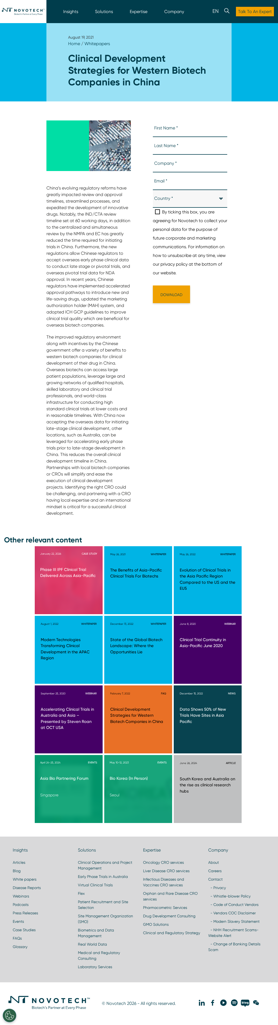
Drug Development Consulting (169, 916)
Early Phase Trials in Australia (103, 876)
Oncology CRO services (163, 862)
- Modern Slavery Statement (234, 921)
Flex (81, 893)
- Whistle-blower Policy (229, 896)
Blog (17, 871)
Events (18, 921)
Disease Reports (27, 888)
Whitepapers (97, 43)
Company (174, 11)
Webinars (21, 896)
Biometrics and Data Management (96, 933)
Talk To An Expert (255, 11)
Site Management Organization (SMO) (105, 919)
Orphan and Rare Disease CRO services (170, 896)
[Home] (23, 11)
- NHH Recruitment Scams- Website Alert (233, 933)
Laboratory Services (95, 967)
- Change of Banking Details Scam (234, 947)
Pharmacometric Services (165, 907)
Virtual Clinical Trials (95, 885)
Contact (215, 879)
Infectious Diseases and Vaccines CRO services (163, 882)
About (213, 862)
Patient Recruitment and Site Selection (103, 905)
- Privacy (217, 888)
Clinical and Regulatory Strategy (171, 933)
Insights (70, 11)
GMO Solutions (156, 924)
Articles (19, 862)
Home (74, 43)
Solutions (104, 11)
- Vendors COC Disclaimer (232, 913)
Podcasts (21, 904)
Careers (215, 871)
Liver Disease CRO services (166, 871)
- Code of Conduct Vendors (233, 904)
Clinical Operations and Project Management (105, 865)
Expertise (138, 11)
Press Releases (25, 913)
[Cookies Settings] (9, 1015)
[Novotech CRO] (49, 1008)
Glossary (20, 947)
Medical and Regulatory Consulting (99, 956)
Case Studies (24, 930)
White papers (24, 879)
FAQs (17, 938)
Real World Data (92, 944)
